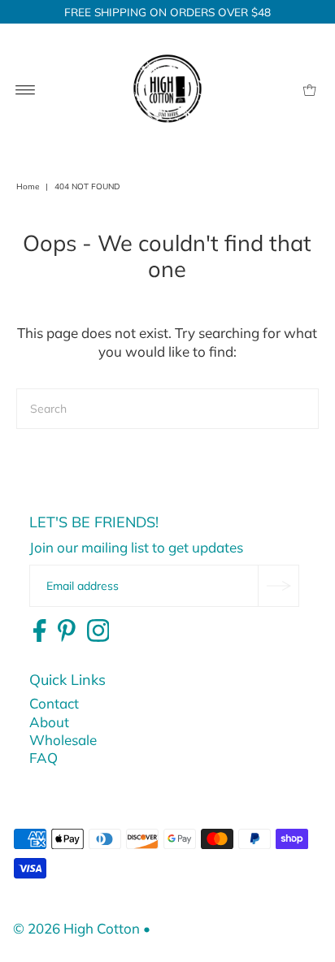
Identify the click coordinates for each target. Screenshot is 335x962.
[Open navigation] (25, 88)
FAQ (43, 757)
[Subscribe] (278, 586)
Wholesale (63, 739)
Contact (54, 703)
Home (27, 186)
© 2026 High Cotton (76, 928)
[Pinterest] (67, 631)
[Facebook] (39, 631)
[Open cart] (309, 88)
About (49, 721)
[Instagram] (98, 631)
